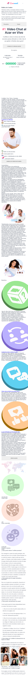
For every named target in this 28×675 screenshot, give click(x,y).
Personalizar (6, 24)
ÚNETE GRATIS (14, 458)
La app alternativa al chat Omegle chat (10, 431)
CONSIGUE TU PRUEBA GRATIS (14, 46)
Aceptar (18, 24)
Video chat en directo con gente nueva (10, 391)
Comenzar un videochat (7, 119)
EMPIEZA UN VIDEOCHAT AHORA (14, 161)
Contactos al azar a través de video (9, 352)
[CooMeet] (12, 4)
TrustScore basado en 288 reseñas (21, 63)
